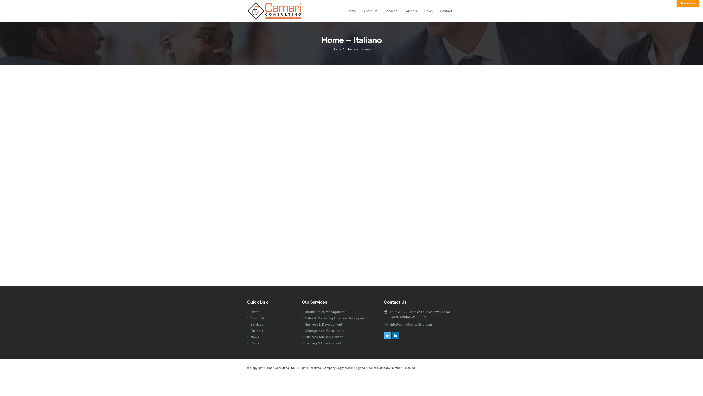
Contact (256, 343)
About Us (257, 318)
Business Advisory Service (324, 337)
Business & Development (323, 324)
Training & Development (323, 343)
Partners (256, 331)
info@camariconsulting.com (411, 324)
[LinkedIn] (395, 335)
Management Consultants (324, 331)
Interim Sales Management (325, 312)
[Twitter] (387, 335)
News (254, 337)
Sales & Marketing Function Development (336, 318)
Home (254, 312)
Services (256, 324)
